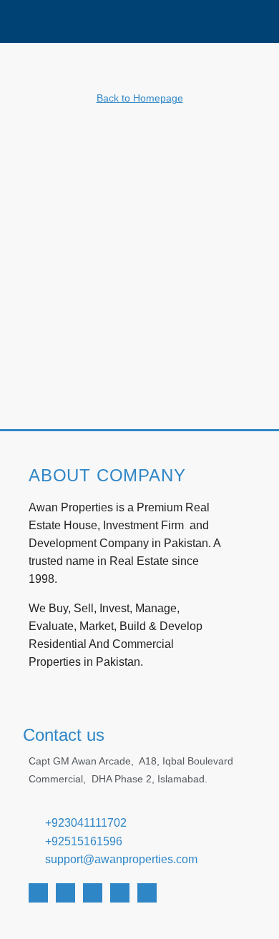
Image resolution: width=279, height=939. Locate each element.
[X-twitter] (92, 893)
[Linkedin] (119, 893)
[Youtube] (65, 893)
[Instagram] (147, 893)
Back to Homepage (140, 98)
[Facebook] (38, 893)
